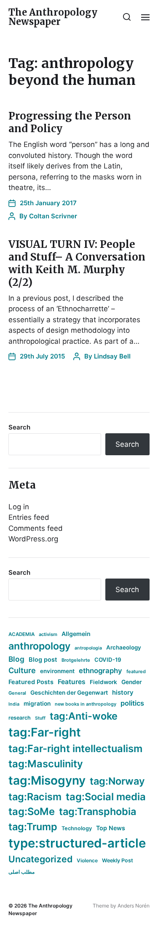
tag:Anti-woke (84, 716)
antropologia (88, 648)
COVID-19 (107, 659)
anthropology (39, 646)
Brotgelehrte (76, 660)
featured (136, 671)
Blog (16, 659)
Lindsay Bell (112, 356)
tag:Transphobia (97, 811)
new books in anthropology (85, 704)
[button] (127, 17)
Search (19, 427)
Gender (131, 682)
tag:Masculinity (45, 764)
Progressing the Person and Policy (69, 122)
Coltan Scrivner (53, 216)
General (17, 693)
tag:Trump (32, 827)
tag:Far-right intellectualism (75, 748)
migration (37, 703)
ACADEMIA (21, 634)
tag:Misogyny (47, 780)
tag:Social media (106, 797)
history (123, 692)
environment (57, 671)
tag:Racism (35, 797)
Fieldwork (103, 682)
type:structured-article (77, 843)
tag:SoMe (31, 811)
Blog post (43, 659)
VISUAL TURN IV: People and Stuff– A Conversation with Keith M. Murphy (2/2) (76, 263)
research (19, 718)
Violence (87, 860)
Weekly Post (117, 860)
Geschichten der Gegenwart (69, 692)
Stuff (40, 718)
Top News (110, 827)
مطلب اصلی (21, 872)
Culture (22, 670)
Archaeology (123, 647)
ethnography (100, 670)
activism (48, 634)
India (13, 704)
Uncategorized (40, 858)
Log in (18, 507)
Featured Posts (31, 681)
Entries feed (28, 517)
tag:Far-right (44, 732)
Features (72, 682)
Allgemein (76, 633)
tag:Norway (117, 781)
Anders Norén (134, 905)
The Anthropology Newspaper (52, 17)
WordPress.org (33, 539)
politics (132, 703)
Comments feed (35, 528)
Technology (77, 828)
